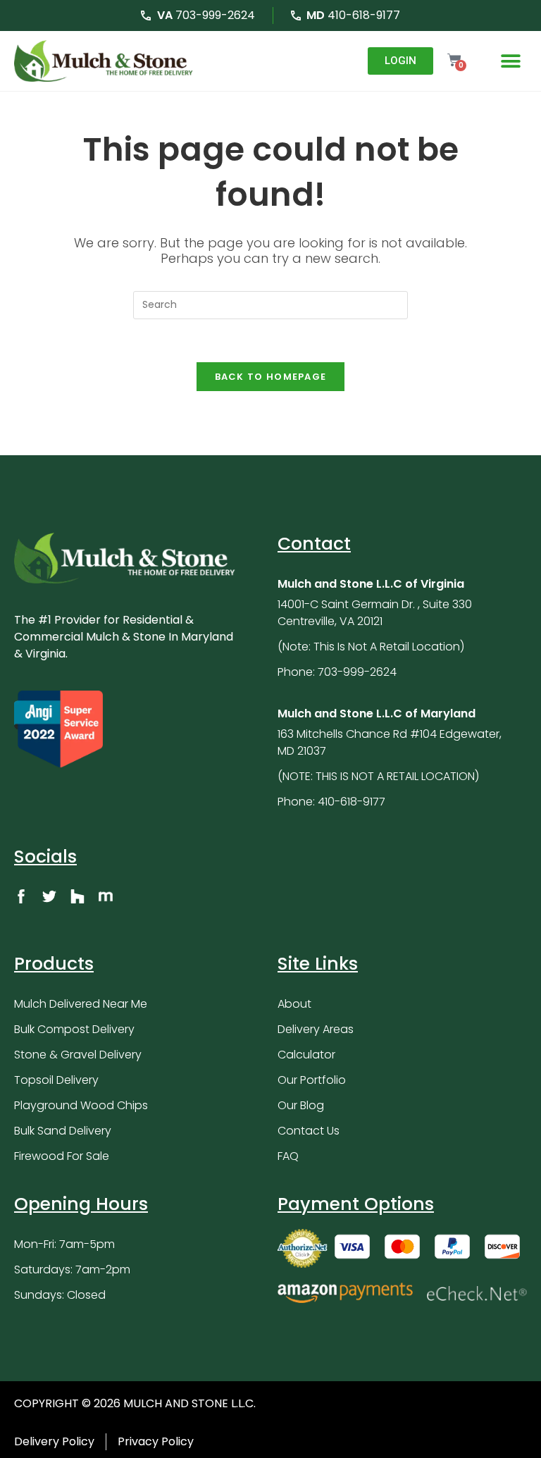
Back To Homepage (271, 376)
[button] (511, 61)
